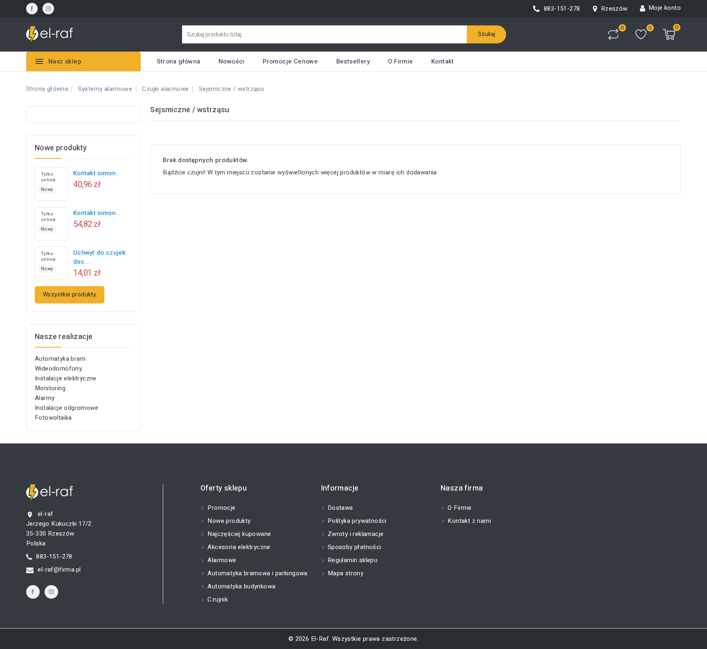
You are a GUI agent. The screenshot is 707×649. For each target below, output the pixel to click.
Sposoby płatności (353, 547)
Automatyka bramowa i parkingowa (257, 573)
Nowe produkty (228, 520)
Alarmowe (221, 560)
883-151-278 (54, 556)
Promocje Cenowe (290, 61)
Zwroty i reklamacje (355, 533)
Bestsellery (353, 61)
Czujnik (217, 599)
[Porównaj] (613, 34)
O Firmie (400, 61)
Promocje (221, 507)
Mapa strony (345, 573)
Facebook (32, 8)
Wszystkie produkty (69, 294)
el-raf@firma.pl (59, 569)
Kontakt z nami (468, 520)
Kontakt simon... (97, 173)
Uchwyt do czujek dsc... (99, 257)
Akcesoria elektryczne (238, 547)
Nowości (231, 61)
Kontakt (442, 61)
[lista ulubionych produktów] (640, 34)
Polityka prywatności (356, 520)
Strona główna (178, 61)
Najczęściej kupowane (238, 533)
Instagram (48, 8)
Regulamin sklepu (352, 560)
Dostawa (339, 507)
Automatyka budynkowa (240, 586)
